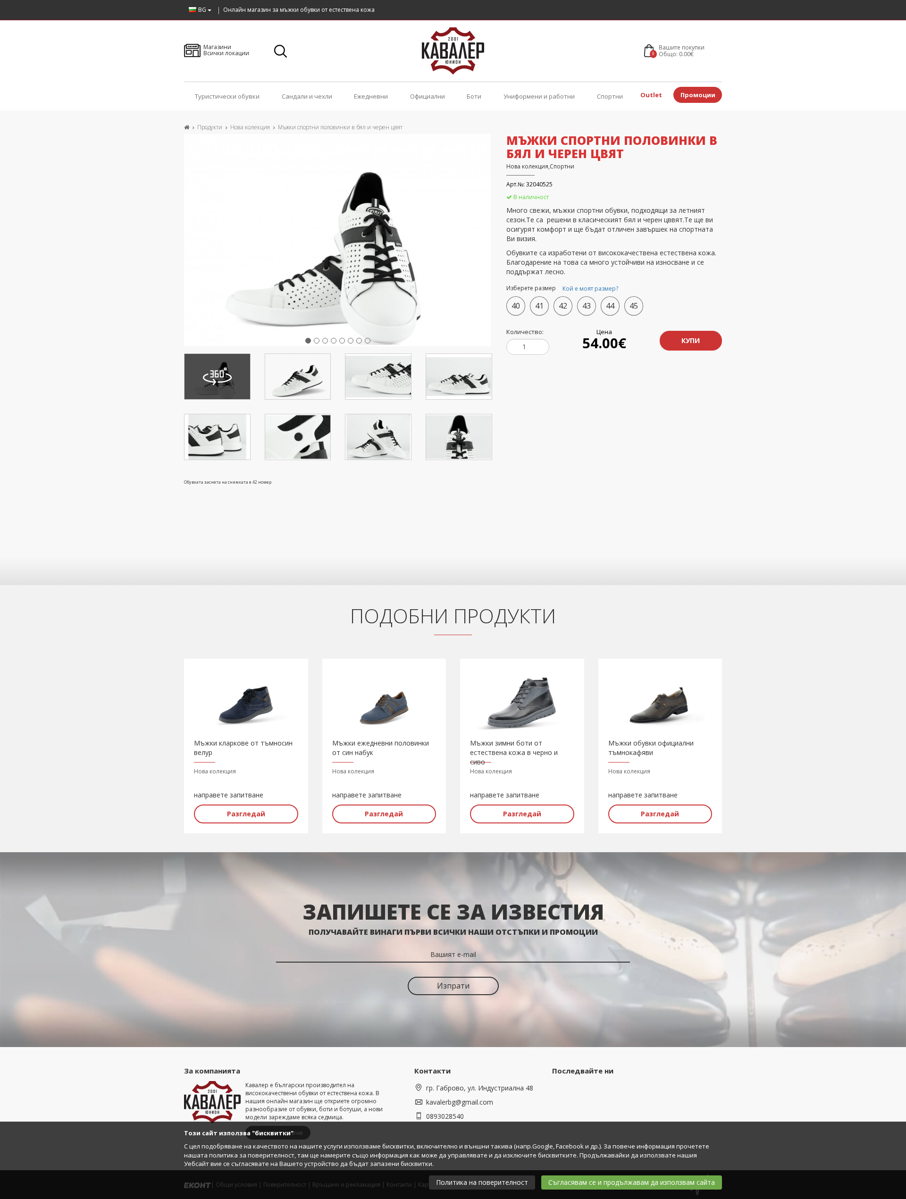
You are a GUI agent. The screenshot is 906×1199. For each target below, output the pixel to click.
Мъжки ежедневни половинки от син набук (380, 747)
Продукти (209, 127)
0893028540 (445, 1116)
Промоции (697, 95)
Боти (474, 96)
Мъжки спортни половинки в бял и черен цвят (340, 127)
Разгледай (246, 813)
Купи (690, 340)
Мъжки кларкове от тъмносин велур (243, 747)
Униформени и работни (539, 96)
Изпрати (453, 986)
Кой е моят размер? (590, 289)
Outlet (651, 95)
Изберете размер (562, 289)
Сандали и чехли (307, 96)
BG (203, 10)
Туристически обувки (227, 96)
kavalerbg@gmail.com (459, 1102)
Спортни (610, 96)
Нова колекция (250, 127)
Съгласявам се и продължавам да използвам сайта (631, 1182)
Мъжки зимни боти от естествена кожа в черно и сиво (514, 747)
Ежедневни (371, 96)
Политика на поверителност (482, 1182)
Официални (427, 96)
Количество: (525, 331)
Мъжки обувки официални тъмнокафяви (651, 747)
